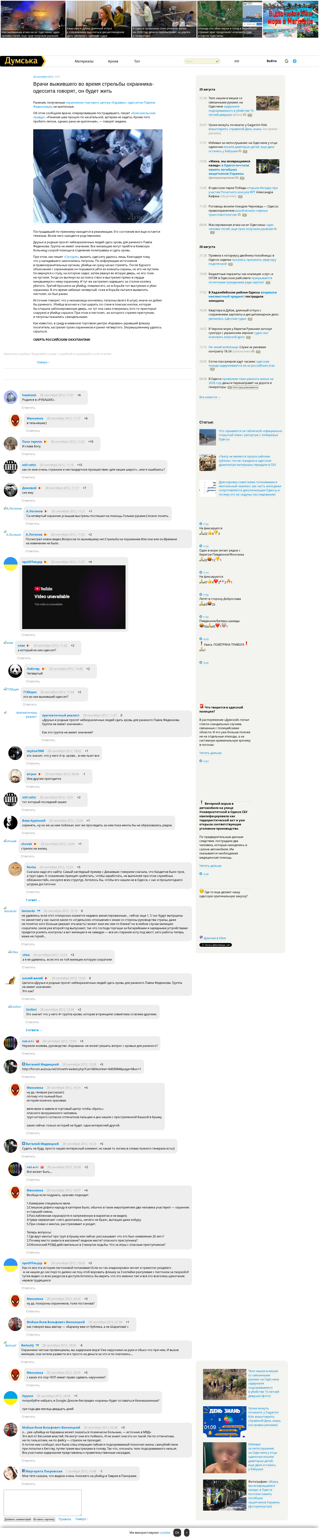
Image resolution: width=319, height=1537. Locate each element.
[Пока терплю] (11, 450)
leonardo (28, 911)
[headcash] (11, 403)
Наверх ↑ (43, 362)
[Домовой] (11, 496)
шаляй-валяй (32, 978)
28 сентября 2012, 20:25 (63, 1373)
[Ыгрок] (15, 782)
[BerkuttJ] (10, 1345)
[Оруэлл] (11, 1404)
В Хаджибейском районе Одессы (235, 292)
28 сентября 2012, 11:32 (68, 534)
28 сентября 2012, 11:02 (68, 442)
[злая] (8, 643)
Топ (137, 61)
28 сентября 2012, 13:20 (68, 978)
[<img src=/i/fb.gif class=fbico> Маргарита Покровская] (11, 1479)
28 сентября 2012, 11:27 (63, 418)
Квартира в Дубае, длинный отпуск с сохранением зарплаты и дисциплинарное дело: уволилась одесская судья (95, 32)
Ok (177, 1533)
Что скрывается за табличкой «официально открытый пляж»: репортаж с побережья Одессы (250, 435)
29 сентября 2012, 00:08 (62, 774)
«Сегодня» (71, 257)
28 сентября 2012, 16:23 (79, 1144)
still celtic (29, 465)
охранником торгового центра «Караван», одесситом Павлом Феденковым (94, 104)
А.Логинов (34, 511)
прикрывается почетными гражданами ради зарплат (240, 280)
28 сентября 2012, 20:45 (54, 1396)
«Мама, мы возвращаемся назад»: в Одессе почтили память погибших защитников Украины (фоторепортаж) (264, 1494)
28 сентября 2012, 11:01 (57, 395)
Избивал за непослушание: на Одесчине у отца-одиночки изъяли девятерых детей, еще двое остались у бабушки (263, 1456)
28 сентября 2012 (43, 76)
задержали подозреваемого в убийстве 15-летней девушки (231, 110)
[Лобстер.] (15, 677)
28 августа (207, 247)
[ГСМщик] (11, 689)
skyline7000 (35, 751)
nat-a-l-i (28, 1041)
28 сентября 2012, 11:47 (100, 715)
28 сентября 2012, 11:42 (50, 645)
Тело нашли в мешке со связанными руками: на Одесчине (226, 102)
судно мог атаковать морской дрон (239, 335)
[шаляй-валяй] (11, 986)
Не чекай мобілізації (223, 347)
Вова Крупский (34, 821)
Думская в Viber (215, 938)
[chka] (13, 952)
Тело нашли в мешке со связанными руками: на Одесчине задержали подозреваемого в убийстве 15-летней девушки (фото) (263, 1383)
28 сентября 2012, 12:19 (60, 911)
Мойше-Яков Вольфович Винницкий (56, 1322)
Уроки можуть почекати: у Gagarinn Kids (238, 125)
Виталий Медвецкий (42, 1064)
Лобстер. (33, 669)
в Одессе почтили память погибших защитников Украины (229, 169)
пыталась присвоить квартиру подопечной (242, 262)
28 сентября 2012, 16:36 (64, 1167)
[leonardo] (10, 911)
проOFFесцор (32, 562)
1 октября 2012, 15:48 (81, 1471)
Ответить (28, 408)
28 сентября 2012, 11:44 (57, 692)
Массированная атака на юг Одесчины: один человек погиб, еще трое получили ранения (30, 33)
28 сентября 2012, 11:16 (56, 465)
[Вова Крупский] (11, 828)
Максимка (35, 418)
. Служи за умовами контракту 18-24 (237, 349)
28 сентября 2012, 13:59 (59, 1041)
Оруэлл (27, 1396)
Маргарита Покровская (43, 1471)
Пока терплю (32, 442)
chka (26, 955)
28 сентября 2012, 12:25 (56, 867)
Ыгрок (32, 774)
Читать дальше (210, 753)
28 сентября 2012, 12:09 (58, 844)
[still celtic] (11, 473)
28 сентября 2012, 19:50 (68, 1263)
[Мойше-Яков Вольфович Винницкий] (15, 1330)
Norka (31, 867)
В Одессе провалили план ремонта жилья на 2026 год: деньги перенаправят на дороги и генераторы (161, 32)
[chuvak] (10, 841)
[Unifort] (14, 1007)
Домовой (29, 488)
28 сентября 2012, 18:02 (64, 751)
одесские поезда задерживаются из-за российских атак (242, 363)
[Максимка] (15, 426)
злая (21, 645)
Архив (113, 61)
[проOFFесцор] (11, 570)
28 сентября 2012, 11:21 (68, 511)
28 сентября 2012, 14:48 (66, 669)
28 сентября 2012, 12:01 (56, 797)
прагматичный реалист (61, 715)
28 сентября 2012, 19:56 (59, 1345)
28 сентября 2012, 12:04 (66, 821)
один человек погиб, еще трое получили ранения (241, 227)
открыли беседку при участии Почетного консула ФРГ (243, 190)
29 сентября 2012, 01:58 (105, 1322)
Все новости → (210, 397)
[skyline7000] (15, 759)
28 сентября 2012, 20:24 (63, 1299)
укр (236, 61)
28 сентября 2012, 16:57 (63, 1190)
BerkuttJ (27, 1345)
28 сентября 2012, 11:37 (68, 562)
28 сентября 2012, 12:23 (50, 955)
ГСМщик (30, 692)
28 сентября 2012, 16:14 (63, 1088)
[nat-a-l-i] (11, 1049)
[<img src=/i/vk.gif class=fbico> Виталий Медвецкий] (11, 1072)
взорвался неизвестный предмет (243, 294)
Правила (65, 1519)
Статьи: (206, 422)
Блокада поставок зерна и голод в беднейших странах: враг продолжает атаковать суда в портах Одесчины (227, 32)
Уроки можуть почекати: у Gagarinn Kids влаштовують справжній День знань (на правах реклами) (264, 1416)
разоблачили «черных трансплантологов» (238, 213)
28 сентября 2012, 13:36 (57, 1009)
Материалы (84, 61)
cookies (165, 1533)
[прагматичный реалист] (20, 717)
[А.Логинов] (13, 508)
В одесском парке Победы (228, 188)
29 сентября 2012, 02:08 (101, 1427)
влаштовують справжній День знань (235, 129)
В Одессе (215, 379)
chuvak (26, 844)
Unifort (31, 1009)
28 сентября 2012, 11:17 (62, 488)
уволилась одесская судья (227, 319)
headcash (29, 395)
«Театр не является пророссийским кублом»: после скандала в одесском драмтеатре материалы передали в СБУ (247, 460)
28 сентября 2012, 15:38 (79, 1064)
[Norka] (15, 875)
